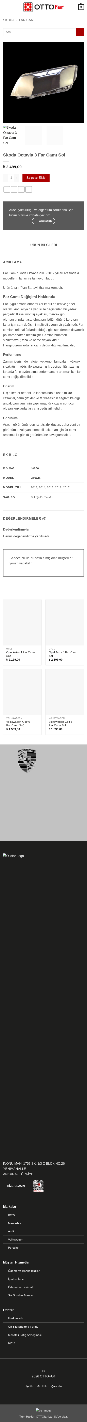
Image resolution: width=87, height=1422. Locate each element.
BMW (11, 1215)
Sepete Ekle (36, 177)
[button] (5, 7)
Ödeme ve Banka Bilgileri (24, 1270)
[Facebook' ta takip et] (41, 1364)
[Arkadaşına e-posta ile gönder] (28, 189)
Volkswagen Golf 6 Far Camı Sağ (18, 723)
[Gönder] (80, 32)
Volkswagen (15, 1239)
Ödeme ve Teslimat (20, 1287)
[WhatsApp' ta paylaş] (6, 189)
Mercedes (14, 1223)
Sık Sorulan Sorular (20, 1295)
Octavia (35, 477)
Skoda (9, 20)
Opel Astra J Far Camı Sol (63, 654)
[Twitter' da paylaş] (21, 189)
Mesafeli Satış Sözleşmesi (24, 1335)
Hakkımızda (15, 1318)
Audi (11, 1231)
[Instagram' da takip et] (46, 1364)
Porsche (13, 1247)
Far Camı (26, 20)
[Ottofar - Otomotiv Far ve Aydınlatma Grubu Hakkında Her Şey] (43, 7)
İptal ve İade (16, 1279)
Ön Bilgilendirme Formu (23, 1326)
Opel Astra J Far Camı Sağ (20, 654)
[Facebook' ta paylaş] (14, 189)
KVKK (11, 1343)
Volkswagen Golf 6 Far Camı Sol (60, 723)
